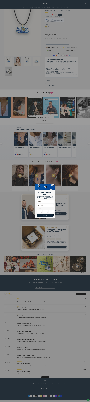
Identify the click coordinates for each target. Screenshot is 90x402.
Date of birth (39, 208)
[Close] (54, 185)
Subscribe (45, 215)
